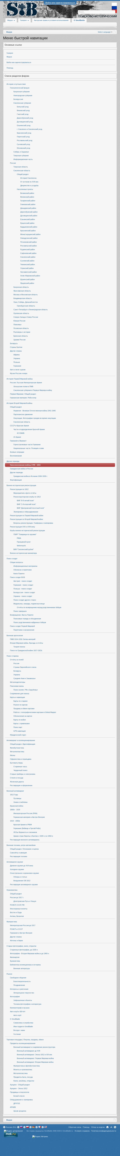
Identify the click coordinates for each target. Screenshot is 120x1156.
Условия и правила (82, 1131)
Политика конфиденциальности (103, 1131)
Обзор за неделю (98, 1127)
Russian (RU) (11, 1127)
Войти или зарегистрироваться (60, 3)
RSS (115, 1127)
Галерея (10, 53)
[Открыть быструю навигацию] (115, 32)
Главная (107, 1127)
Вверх (111, 1127)
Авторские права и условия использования (51, 20)
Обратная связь (74, 1127)
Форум (9, 57)
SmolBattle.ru (68, 1131)
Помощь (10, 68)
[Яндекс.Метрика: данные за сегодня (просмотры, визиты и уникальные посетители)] (40, 1136)
